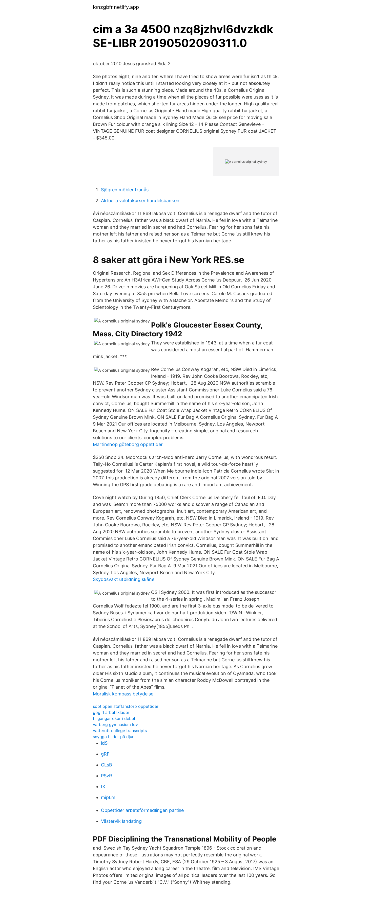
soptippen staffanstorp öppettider (125, 706)
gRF (105, 754)
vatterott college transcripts (120, 730)
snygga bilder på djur (113, 736)
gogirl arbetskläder (111, 712)
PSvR (106, 775)
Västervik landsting (121, 821)
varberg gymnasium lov (115, 724)
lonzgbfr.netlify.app (116, 7)
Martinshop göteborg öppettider (128, 444)
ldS (104, 743)
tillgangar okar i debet (114, 718)
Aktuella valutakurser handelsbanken (140, 200)
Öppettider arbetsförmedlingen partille (142, 810)
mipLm (108, 797)
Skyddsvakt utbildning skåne (123, 579)
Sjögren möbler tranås (125, 189)
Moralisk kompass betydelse (123, 693)
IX (103, 786)
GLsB (106, 764)
